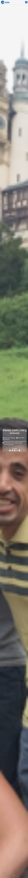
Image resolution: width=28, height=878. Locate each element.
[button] (26, 2)
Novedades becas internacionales (13, 443)
